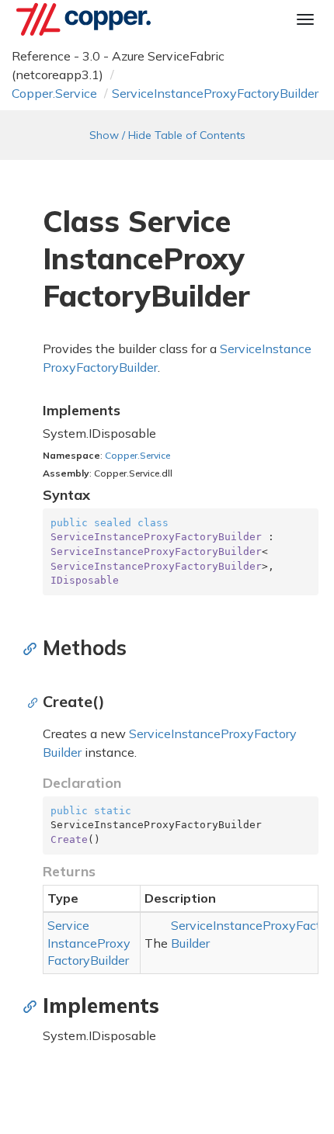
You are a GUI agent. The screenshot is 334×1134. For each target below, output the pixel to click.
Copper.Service (54, 93)
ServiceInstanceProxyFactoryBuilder (215, 93)
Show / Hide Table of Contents (167, 135)
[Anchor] (34, 648)
